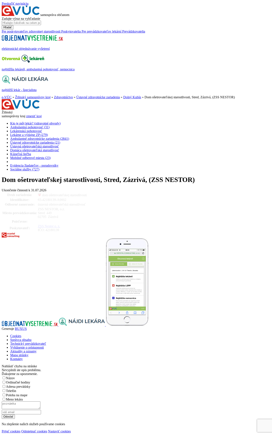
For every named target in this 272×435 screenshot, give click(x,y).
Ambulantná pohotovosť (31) (30, 127)
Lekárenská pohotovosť (26, 131)
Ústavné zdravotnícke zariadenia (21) (35, 142)
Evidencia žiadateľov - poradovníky (34, 165)
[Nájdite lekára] (82, 325)
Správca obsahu (20, 340)
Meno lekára (14, 399)
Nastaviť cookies (59, 431)
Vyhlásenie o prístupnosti (27, 347)
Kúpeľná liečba (20, 154)
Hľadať (7, 27)
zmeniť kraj (34, 116)
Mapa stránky (19, 355)
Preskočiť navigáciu (15, 3)
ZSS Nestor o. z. (49, 226)
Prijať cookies (11, 431)
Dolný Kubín (132, 97)
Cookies (15, 336)
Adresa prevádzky (18, 386)
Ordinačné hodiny (18, 382)
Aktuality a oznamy (23, 351)
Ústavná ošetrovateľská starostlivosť (34, 146)
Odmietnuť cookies (34, 431)
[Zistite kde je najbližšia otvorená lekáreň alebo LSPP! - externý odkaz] (127, 325)
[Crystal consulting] (10, 236)
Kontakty (16, 359)
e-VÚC (7, 97)
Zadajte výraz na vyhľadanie (21, 18)
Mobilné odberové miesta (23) (30, 158)
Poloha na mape (16, 395)
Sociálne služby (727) (24, 169)
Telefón (11, 391)
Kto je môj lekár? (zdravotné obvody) (35, 123)
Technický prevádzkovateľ (28, 343)
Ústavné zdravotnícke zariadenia (98, 97)
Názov (10, 378)
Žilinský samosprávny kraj (33, 97)
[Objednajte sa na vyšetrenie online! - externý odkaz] (30, 325)
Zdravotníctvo (63, 97)
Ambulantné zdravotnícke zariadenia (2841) (39, 138)
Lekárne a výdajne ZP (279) (29, 135)
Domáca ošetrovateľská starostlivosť (34, 150)
